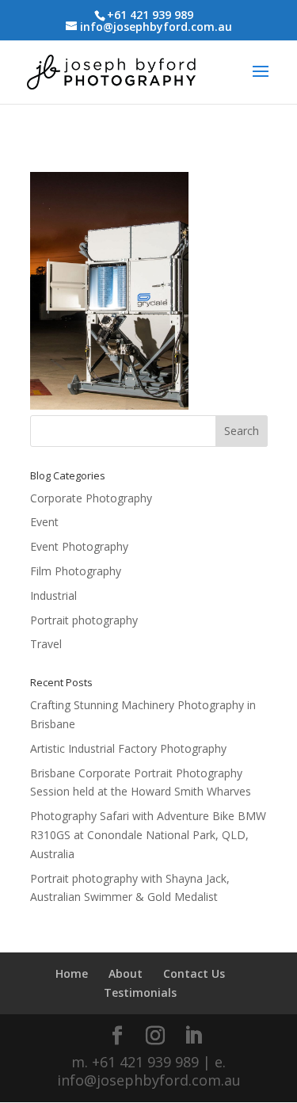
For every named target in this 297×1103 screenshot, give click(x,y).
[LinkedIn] (193, 1036)
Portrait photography (84, 620)
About (126, 973)
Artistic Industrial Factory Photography (128, 748)
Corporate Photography (91, 498)
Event (44, 521)
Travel (46, 643)
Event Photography (79, 546)
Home (71, 973)
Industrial (53, 595)
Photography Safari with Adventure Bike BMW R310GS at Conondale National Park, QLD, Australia (148, 834)
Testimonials (140, 992)
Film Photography (75, 570)
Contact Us (194, 973)
